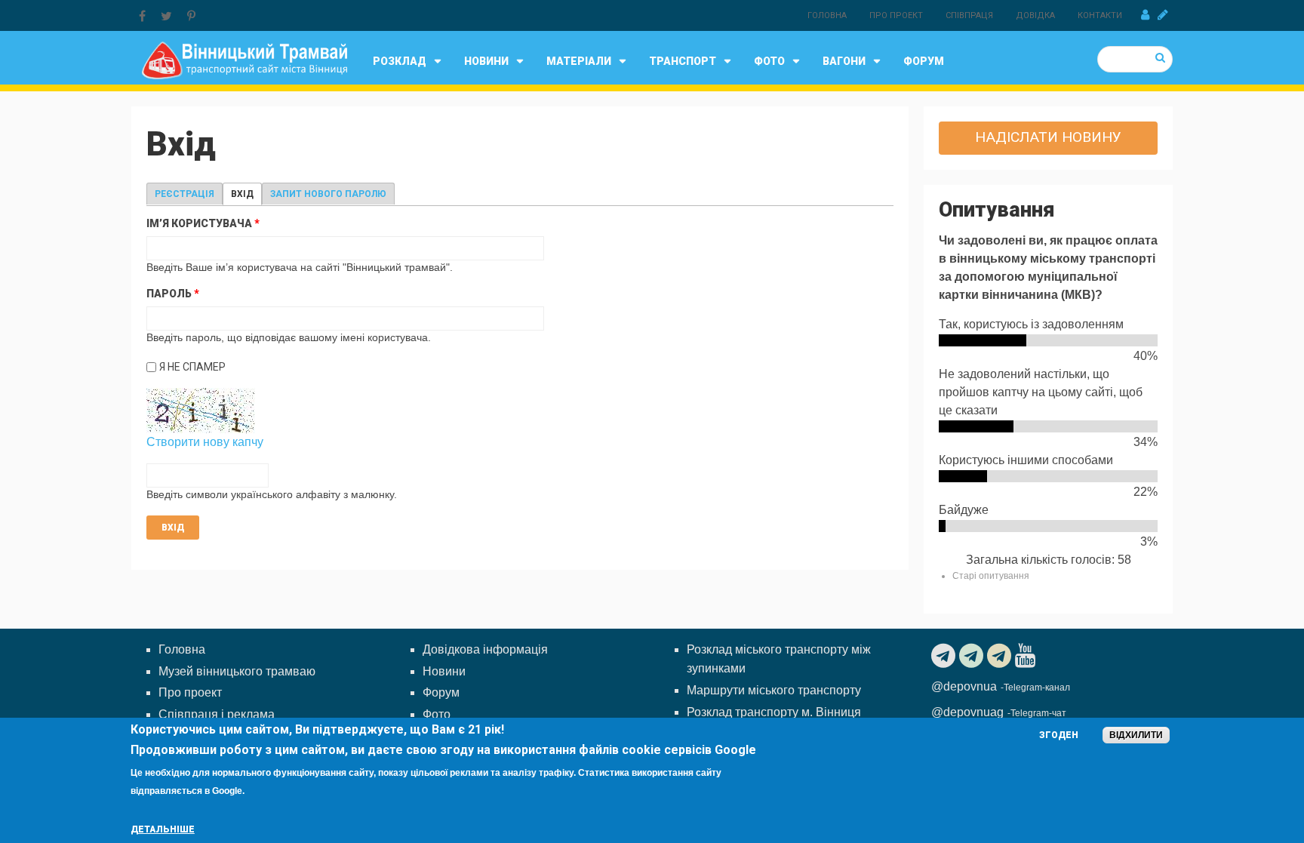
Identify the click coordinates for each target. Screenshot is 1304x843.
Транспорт (682, 61)
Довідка (1035, 15)
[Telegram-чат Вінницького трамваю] (973, 655)
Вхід (246, 194)
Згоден (1058, 735)
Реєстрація (184, 194)
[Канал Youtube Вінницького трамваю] (1027, 655)
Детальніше (163, 829)
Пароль (172, 293)
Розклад (399, 61)
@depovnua (964, 686)
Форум (923, 61)
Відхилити (1136, 735)
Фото (769, 61)
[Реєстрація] (1163, 15)
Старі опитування (990, 576)
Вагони (844, 61)
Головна (827, 15)
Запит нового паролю (328, 194)
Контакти (1100, 15)
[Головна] (244, 59)
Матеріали (578, 61)
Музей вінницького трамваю (236, 671)
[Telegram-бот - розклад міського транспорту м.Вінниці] (1001, 655)
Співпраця (969, 15)
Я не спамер (192, 367)
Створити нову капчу (204, 441)
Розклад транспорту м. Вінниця (774, 712)
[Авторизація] (1145, 15)
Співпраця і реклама (216, 714)
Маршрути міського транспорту (774, 690)
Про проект (896, 15)
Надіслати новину (1048, 137)
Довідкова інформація (485, 649)
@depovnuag (967, 712)
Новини (486, 61)
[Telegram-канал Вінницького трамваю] (945, 655)
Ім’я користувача (203, 223)
